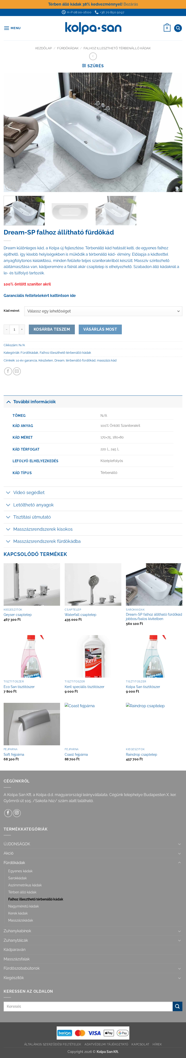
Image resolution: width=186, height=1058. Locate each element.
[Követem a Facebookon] (8, 813)
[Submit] (177, 1006)
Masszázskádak (20, 920)
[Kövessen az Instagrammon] (17, 813)
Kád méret (11, 310)
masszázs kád (106, 360)
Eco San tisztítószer (19, 687)
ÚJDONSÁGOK (17, 844)
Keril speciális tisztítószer (84, 687)
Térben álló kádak (22, 892)
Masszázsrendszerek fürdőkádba (47, 541)
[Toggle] (8, 401)
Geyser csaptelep (18, 615)
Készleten (46, 360)
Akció (9, 853)
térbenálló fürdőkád (80, 360)
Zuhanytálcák (16, 940)
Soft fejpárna (14, 754)
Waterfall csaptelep (80, 615)
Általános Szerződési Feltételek (52, 1044)
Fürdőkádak (67, 48)
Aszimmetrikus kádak (25, 885)
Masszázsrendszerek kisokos (43, 529)
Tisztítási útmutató (32, 517)
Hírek (157, 1044)
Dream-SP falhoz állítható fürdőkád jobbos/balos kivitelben (154, 616)
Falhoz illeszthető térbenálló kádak (117, 48)
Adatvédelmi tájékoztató (106, 1044)
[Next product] (93, 56)
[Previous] (13, 132)
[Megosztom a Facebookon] (8, 371)
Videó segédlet (29, 492)
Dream (59, 360)
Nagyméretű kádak (23, 906)
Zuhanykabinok (17, 931)
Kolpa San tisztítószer (143, 687)
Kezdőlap (43, 48)
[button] (12, 28)
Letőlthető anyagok (33, 504)
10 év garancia (26, 360)
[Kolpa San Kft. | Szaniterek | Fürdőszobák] (93, 28)
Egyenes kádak (20, 871)
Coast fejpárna (76, 754)
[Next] (172, 132)
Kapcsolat (140, 1044)
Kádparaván (14, 949)
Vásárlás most (100, 329)
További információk (34, 401)
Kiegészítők (14, 977)
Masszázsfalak (17, 959)
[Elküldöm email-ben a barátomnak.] (17, 371)
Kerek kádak (18, 913)
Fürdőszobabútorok (21, 968)
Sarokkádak (17, 878)
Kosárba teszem (52, 329)
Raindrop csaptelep (141, 754)
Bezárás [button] (131, 4)
